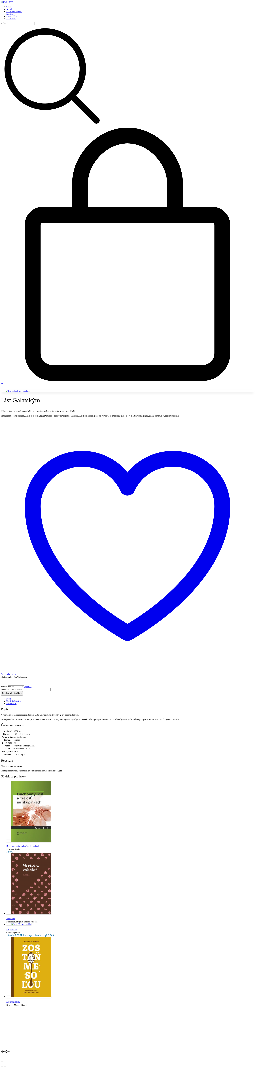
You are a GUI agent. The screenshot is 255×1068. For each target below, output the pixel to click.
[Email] (8, 1052)
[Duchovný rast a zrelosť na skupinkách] (28, 841)
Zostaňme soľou (13, 1002)
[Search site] (52, 126)
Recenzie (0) (11, 703)
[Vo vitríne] (28, 913)
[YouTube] (4, 1052)
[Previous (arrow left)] (2, 1066)
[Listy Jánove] (18, 924)
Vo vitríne (10, 918)
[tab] (130, 699)
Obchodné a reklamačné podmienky (21, 1032)
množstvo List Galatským (11, 689)
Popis (8, 699)
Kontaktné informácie (15, 1047)
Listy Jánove (11, 929)
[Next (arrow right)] (5, 1066)
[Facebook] (2, 1052)
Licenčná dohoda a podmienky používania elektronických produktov (35, 1038)
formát (4, 687)
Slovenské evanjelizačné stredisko (36, 1056)
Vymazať (27, 686)
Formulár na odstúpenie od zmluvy (21, 1035)
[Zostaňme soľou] (28, 996)
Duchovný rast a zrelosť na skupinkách (22, 846)
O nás (8, 1043)
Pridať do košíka (12, 693)
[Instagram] (6, 1052)
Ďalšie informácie (13, 701)
